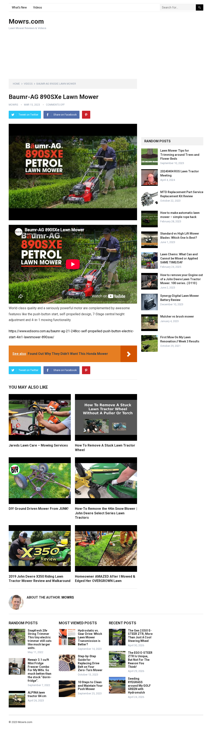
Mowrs (13, 104)
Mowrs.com (26, 21)
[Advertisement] (145, 46)
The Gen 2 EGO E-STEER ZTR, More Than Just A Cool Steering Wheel (140, 636)
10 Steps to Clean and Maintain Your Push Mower (90, 685)
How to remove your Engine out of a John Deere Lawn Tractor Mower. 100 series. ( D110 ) (181, 279)
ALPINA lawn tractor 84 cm (37, 694)
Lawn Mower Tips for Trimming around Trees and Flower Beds (179, 154)
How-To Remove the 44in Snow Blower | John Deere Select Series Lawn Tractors (106, 513)
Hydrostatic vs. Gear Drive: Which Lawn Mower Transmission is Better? (90, 637)
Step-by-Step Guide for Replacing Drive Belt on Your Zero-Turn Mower (90, 663)
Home (16, 83)
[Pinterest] (86, 115)
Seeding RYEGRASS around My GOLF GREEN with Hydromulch (139, 685)
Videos (37, 7)
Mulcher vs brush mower (177, 316)
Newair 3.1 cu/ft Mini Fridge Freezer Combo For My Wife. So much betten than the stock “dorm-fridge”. (39, 670)
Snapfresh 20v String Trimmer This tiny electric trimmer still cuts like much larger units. (40, 639)
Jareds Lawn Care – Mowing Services (38, 445)
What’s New (19, 7)
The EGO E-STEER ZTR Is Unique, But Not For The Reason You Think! (140, 659)
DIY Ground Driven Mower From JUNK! (38, 509)
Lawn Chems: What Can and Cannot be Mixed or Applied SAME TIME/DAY (179, 258)
